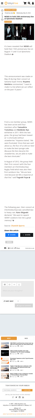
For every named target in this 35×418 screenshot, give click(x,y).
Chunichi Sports (17, 225)
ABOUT (5, 414)
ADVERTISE (11, 414)
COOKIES (18, 414)
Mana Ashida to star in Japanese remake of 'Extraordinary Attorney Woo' (21, 374)
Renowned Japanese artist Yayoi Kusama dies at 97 (21, 359)
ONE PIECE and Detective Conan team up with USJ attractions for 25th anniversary (21, 343)
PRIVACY (24, 414)
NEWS (9, 242)
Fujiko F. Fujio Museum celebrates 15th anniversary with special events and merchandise (21, 367)
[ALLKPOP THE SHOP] (24, 3)
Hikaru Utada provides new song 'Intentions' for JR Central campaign (20, 351)
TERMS (30, 414)
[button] (5, 284)
